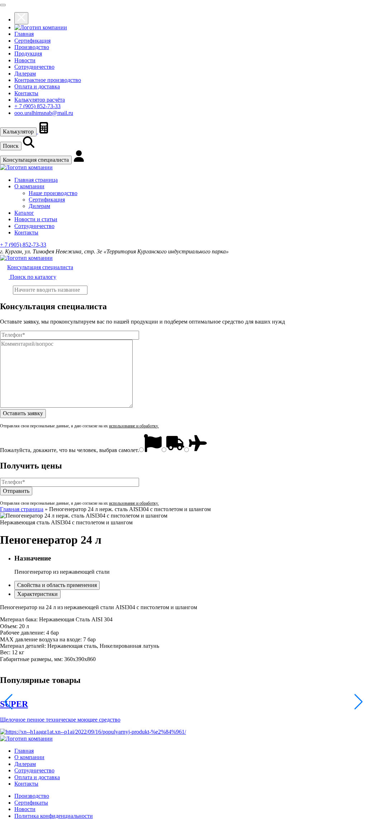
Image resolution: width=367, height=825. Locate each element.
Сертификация (32, 41)
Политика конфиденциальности (53, 816)
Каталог (24, 213)
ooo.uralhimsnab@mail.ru (43, 113)
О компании (29, 186)
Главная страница (36, 180)
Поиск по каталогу (32, 277)
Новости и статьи (35, 219)
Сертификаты (31, 803)
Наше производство (53, 193)
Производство (31, 47)
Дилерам (25, 74)
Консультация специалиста (36, 160)
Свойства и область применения (57, 585)
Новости (24, 60)
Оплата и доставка (37, 86)
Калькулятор (18, 131)
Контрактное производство (47, 80)
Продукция (28, 53)
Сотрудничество (34, 67)
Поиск (11, 146)
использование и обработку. (134, 425)
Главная (24, 34)
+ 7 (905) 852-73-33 (37, 106)
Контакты (26, 93)
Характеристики (37, 594)
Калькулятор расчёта (39, 100)
